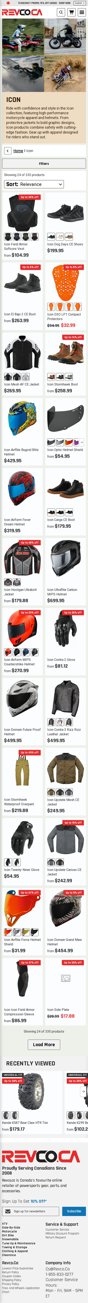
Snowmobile (10, 1239)
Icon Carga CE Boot (61, 520)
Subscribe (74, 1211)
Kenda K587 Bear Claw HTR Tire (25, 1123)
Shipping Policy (11, 1280)
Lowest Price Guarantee (17, 1268)
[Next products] (83, 1091)
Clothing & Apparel (15, 1251)
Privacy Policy (10, 1284)
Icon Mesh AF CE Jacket (21, 384)
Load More (44, 1045)
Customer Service (57, 1230)
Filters (44, 163)
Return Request (56, 1237)
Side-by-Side (11, 1228)
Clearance (9, 1255)
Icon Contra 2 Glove (61, 660)
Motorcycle (9, 1231)
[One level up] (7, 150)
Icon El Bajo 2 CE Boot (20, 314)
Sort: (12, 184)
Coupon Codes (11, 1276)
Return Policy (10, 1272)
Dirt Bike (8, 1235)
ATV (4, 1224)
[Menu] (82, 12)
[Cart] (71, 12)
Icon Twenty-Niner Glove (21, 870)
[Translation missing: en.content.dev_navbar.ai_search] (61, 12)
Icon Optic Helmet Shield (65, 450)
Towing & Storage (14, 1247)
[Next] (82, 442)
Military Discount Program (62, 1234)
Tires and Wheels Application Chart (21, 1290)
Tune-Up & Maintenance (18, 1243)
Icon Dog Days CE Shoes (65, 244)
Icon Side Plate (58, 1010)
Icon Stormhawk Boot (62, 384)
